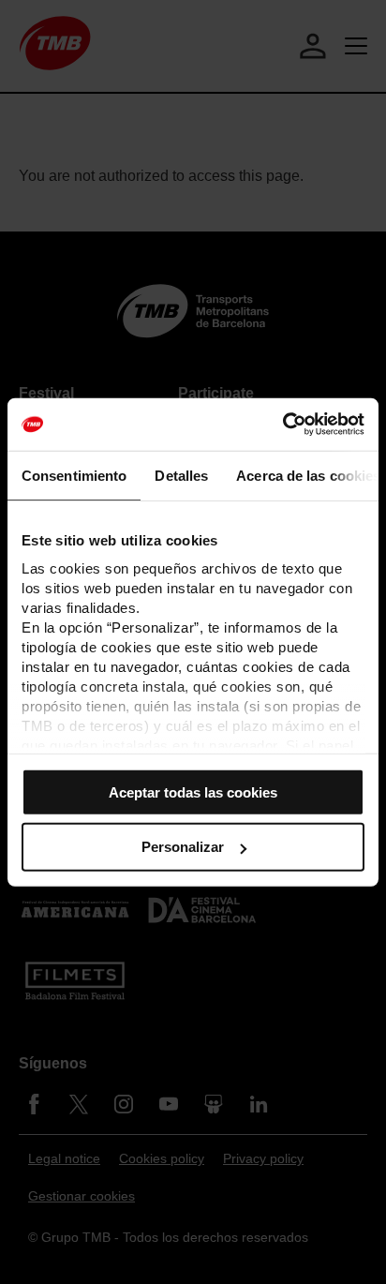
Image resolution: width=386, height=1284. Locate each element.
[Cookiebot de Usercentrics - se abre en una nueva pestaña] (282, 424)
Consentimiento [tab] (74, 475)
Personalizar (182, 847)
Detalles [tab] (181, 475)
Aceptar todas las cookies (193, 791)
